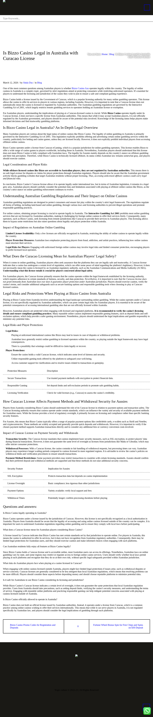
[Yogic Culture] (76, 655)
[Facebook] (68, 679)
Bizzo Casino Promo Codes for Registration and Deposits (32, 626)
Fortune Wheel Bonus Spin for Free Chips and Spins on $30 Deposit (118, 626)
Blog (111, 54)
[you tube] (77, 679)
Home (105, 54)
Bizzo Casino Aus (80, 88)
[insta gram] (86, 679)
